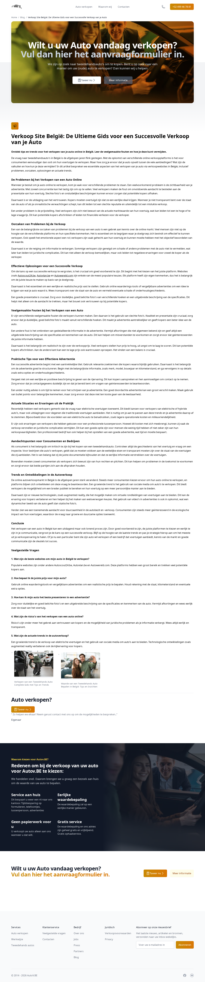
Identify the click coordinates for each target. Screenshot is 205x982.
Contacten (124, 6)
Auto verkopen (83, 6)
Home (14, 17)
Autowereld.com (63, 275)
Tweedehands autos (22, 945)
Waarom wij (105, 6)
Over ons (79, 933)
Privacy (109, 939)
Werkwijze (17, 939)
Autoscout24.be (27, 275)
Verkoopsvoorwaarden (118, 933)
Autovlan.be (43, 275)
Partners (79, 951)
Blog (22, 17)
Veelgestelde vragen (54, 933)
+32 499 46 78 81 (182, 6)
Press (77, 945)
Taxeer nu (86, 80)
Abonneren (184, 944)
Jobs (76, 939)
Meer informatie (118, 80)
